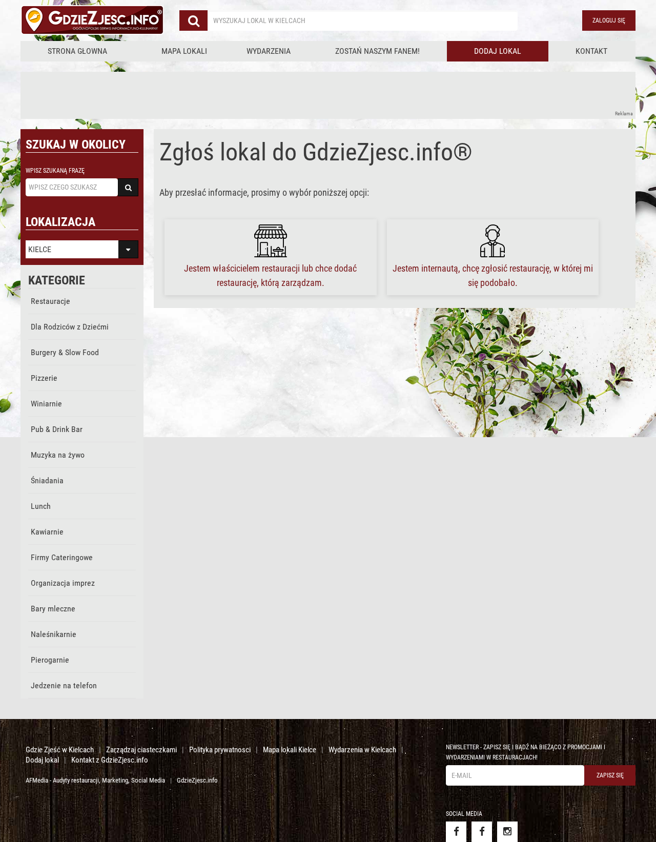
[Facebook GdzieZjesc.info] (456, 832)
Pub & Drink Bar (57, 429)
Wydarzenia (269, 51)
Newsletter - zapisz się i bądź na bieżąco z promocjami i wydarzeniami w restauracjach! (525, 752)
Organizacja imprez (63, 583)
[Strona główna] (92, 20)
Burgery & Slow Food (65, 352)
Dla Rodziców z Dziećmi (70, 327)
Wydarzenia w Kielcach (362, 749)
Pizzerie (44, 378)
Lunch (41, 506)
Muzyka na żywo (58, 455)
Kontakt (591, 51)
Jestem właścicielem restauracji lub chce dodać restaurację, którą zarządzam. (270, 275)
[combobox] (363, 20)
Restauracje (50, 301)
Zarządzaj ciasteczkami (141, 749)
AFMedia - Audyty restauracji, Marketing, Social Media (95, 780)
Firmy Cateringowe (62, 557)
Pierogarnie (50, 660)
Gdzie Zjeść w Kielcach (60, 749)
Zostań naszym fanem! (377, 51)
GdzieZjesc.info (197, 780)
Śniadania (47, 480)
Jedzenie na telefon (64, 685)
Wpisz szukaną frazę (55, 170)
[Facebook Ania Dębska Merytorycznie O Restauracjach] (481, 832)
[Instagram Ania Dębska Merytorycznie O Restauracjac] (507, 832)
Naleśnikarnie (53, 634)
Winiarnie (46, 403)
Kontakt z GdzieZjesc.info (109, 760)
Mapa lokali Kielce (289, 749)
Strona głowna (77, 51)
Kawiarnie (47, 532)
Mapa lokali (184, 51)
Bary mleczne (53, 608)
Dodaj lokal (497, 51)
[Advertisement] (207, 95)
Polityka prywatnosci (220, 749)
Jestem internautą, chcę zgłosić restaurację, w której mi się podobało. (493, 275)
